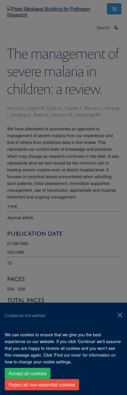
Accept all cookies (28, 373)
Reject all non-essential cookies (42, 384)
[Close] (120, 315)
